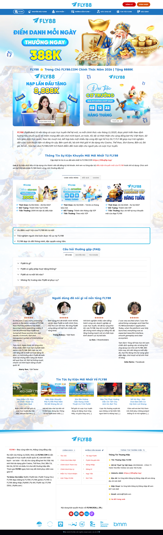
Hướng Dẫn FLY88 (82, 12)
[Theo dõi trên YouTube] (81, 513)
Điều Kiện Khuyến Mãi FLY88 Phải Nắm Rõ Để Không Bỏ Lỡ (53, 401)
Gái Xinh (145, 12)
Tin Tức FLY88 (126, 12)
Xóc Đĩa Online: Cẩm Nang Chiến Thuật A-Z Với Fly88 (81, 401)
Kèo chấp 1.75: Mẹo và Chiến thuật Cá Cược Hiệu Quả (25, 401)
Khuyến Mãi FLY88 (39, 12)
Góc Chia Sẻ (106, 12)
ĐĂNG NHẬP (143, 4)
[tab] (71, 177)
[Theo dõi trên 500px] (86, 513)
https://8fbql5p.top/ (102, 160)
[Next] (150, 403)
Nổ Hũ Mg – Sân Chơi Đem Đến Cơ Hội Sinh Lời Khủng (137, 401)
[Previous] (12, 403)
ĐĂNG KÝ (129, 4)
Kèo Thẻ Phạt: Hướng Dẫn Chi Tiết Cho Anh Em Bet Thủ (109, 401)
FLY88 (21, 12)
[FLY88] (81, 4)
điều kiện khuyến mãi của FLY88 (110, 165)
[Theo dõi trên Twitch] (91, 513)
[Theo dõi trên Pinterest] (71, 513)
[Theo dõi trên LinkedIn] (76, 513)
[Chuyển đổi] (15, 230)
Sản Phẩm (60, 12)
